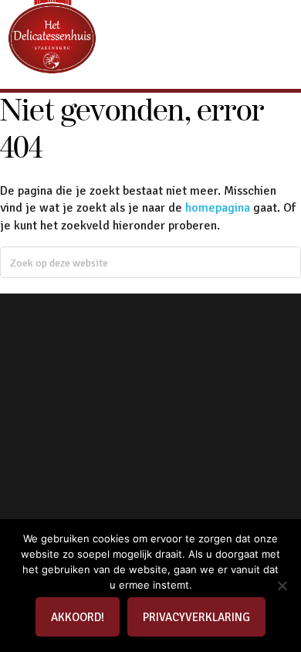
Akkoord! (77, 617)
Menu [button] (282, 29)
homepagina (217, 208)
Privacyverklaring (196, 617)
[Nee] (281, 585)
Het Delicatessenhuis (52, 51)
